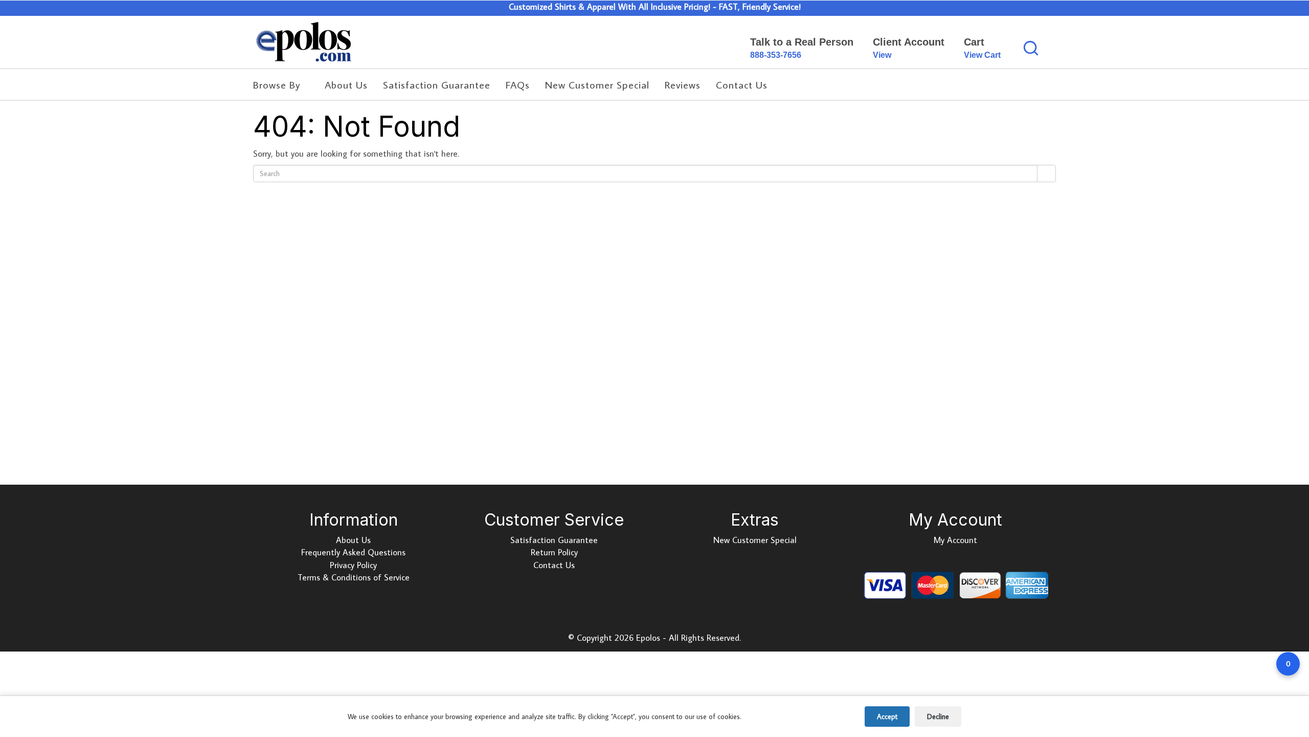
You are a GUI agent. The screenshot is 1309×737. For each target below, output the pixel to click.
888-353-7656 (775, 55)
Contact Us (554, 565)
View (882, 55)
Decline (938, 716)
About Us (353, 540)
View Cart (982, 55)
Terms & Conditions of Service (354, 577)
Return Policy (554, 552)
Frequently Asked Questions (353, 552)
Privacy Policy (353, 565)
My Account (955, 540)
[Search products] (1031, 48)
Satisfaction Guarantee (554, 540)
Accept (887, 716)
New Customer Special (755, 540)
